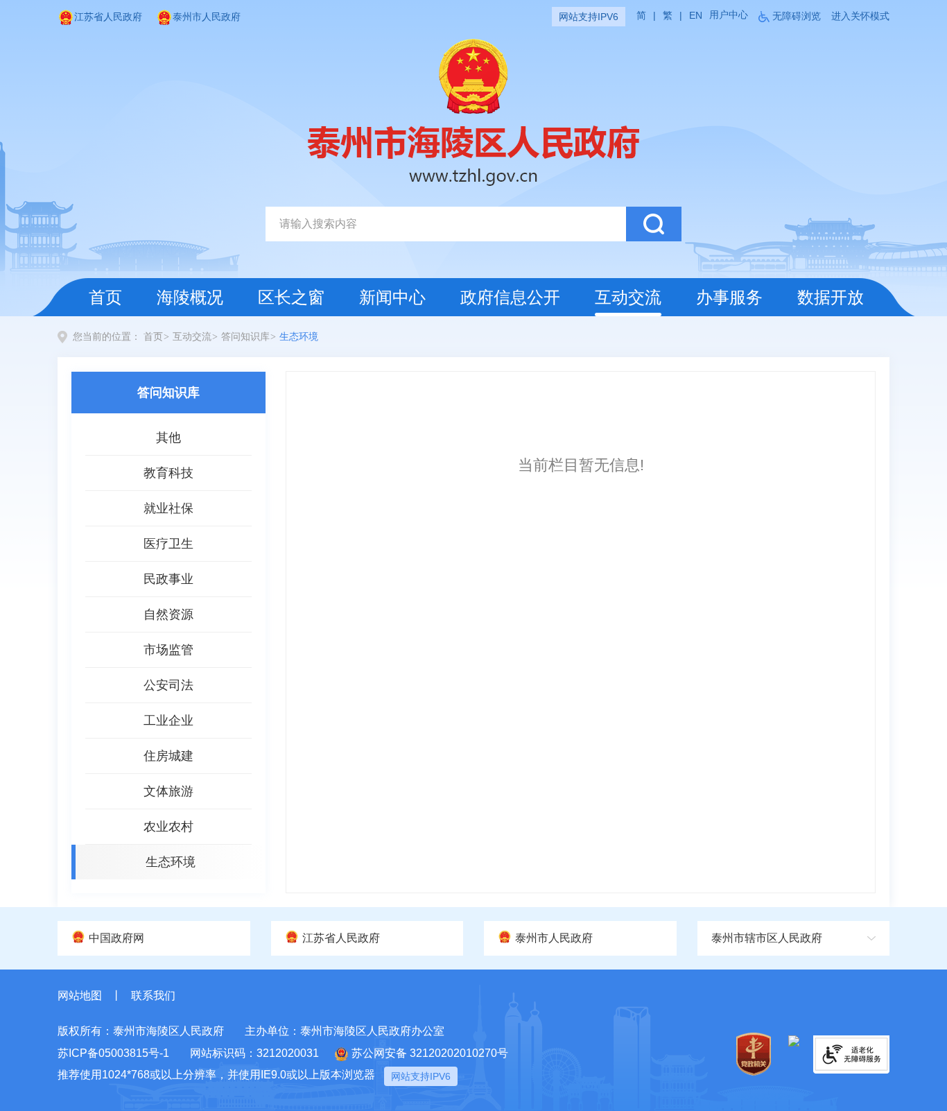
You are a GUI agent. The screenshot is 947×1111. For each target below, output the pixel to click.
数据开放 (830, 297)
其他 (168, 438)
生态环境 (298, 336)
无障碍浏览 (796, 15)
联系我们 (153, 995)
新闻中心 (392, 297)
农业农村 (168, 827)
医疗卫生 (168, 544)
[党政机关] (753, 1054)
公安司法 (168, 685)
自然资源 (168, 614)
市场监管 (168, 650)
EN (695, 15)
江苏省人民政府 (108, 16)
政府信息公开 (510, 297)
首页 (105, 297)
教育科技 (168, 473)
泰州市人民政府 (207, 16)
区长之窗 (291, 297)
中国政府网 (116, 938)
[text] (446, 224)
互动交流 (628, 297)
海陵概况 (190, 297)
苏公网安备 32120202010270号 (429, 1053)
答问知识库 (245, 336)
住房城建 (168, 756)
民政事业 (168, 579)
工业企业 (168, 720)
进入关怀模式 (860, 15)
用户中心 (728, 14)
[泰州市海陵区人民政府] (473, 111)
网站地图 (80, 995)
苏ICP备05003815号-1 (113, 1053)
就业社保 (168, 508)
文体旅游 (168, 791)
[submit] (653, 224)
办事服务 (729, 297)
